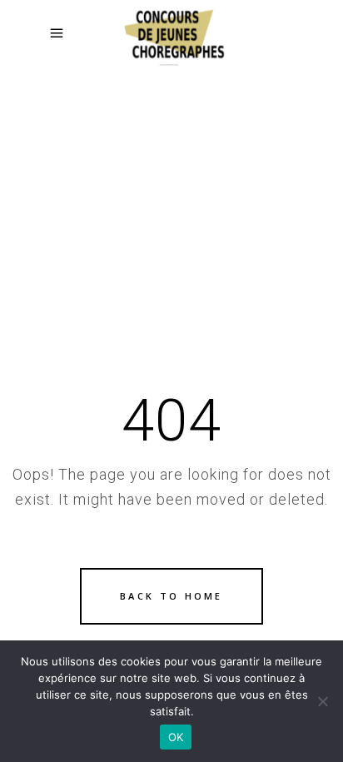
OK (176, 737)
